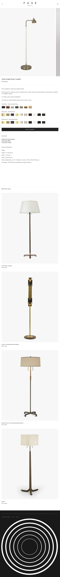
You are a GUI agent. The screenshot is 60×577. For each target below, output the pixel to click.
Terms (13, 516)
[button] (30, 104)
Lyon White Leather (7, 265)
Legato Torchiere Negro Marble (10, 344)
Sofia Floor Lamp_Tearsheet (8, 139)
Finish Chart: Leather (6, 142)
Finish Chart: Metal (6, 140)
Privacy (17, 516)
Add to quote (30, 129)
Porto (3, 501)
